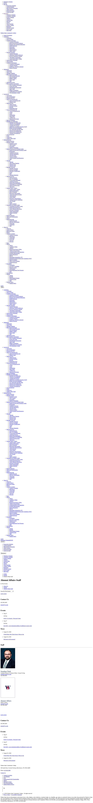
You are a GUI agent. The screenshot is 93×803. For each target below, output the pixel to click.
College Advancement (14, 250)
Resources (5, 13)
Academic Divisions (11, 40)
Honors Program (13, 68)
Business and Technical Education (17, 44)
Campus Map (9, 20)
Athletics (8, 18)
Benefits (11, 276)
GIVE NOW (4, 593)
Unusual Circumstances (14, 133)
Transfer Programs (10, 52)
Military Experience (13, 90)
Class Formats (9, 61)
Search (2, 591)
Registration (12, 151)
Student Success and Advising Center (15, 149)
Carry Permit (12, 201)
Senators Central (10, 27)
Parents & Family (10, 11)
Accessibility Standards (16, 794)
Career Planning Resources (15, 209)
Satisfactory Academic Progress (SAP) (18, 126)
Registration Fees (13, 108)
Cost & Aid (6, 94)
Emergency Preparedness (15, 198)
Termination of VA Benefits (15, 184)
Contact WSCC (10, 229)
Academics (6, 36)
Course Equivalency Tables (15, 59)
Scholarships (12, 115)
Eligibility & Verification (12, 121)
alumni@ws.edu (4, 605)
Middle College (12, 78)
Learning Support (13, 65)
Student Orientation (13, 147)
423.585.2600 (7, 770)
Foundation (9, 263)
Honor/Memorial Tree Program (16, 270)
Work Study (12, 116)
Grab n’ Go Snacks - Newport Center (12, 618)
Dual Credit (12, 79)
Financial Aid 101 (10, 98)
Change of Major (13, 156)
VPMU (5, 574)
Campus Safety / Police (11, 188)
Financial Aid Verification (15, 130)
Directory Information (14, 222)
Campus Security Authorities (15, 199)
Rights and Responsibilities (15, 128)
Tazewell (11, 240)
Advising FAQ (12, 155)
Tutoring (8, 160)
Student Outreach (10, 215)
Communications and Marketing (16, 252)
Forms (7, 136)
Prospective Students (11, 5)
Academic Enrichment (11, 62)
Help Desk (8, 30)
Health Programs (13, 45)
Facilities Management (14, 253)
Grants (10, 112)
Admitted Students (10, 73)
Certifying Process (13, 181)
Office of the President (14, 261)
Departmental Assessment (15, 87)
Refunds (11, 107)
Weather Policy (9, 282)
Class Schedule (9, 24)
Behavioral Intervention (14, 193)
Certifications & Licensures (15, 91)
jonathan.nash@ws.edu (6, 674)
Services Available (13, 169)
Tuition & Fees (9, 103)
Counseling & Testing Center (13, 205)
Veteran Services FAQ (14, 185)
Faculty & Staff (9, 12)
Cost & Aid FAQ (10, 134)
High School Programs (11, 74)
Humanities (12, 47)
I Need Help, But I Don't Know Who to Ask (13, 634)
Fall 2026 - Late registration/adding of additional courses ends (17, 625)
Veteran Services (10, 176)
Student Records (10, 219)
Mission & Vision (10, 231)
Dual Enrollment (13, 77)
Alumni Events (12, 279)
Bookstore (8, 26)
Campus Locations (10, 233)
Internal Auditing (13, 259)
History (8, 232)
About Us (5, 227)
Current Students (10, 7)
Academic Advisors (13, 152)
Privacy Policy (6, 794)
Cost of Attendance (10, 96)
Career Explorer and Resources (16, 158)
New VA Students (13, 179)
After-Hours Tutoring (14, 163)
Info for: (5, 4)
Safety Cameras (12, 203)
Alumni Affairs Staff (8, 588)
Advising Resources (14, 154)
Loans (10, 113)
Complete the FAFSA (14, 125)
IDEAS (11, 256)
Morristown (12, 236)
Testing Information (13, 211)
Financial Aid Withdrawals (15, 132)
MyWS (5, 3)
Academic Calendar (10, 16)
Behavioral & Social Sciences (16, 43)
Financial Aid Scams (14, 119)
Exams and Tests (13, 86)
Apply (2, 285)
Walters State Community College (8, 33)
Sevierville (11, 239)
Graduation (11, 224)
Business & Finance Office (15, 249)
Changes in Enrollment (14, 124)
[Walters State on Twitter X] (4, 788)
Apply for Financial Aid (11, 99)
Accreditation (9, 273)
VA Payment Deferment (14, 180)
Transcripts (11, 223)
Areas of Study (9, 39)
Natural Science (13, 49)
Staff (10, 81)
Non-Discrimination (8, 783)
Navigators (11, 146)
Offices (8, 244)
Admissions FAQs (10, 82)
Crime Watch (12, 197)
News (7, 243)
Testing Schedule (13, 213)
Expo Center (9, 29)
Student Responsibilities (14, 182)
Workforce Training (7, 1)
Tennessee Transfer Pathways (16, 55)
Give (4, 778)
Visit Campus (12, 145)
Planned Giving (12, 267)
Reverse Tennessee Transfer (15, 56)
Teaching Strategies (13, 175)
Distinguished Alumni (14, 278)
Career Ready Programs (11, 60)
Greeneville (12, 237)
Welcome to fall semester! (9, 639)
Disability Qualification (14, 171)
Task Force (11, 186)
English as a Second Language (16, 66)
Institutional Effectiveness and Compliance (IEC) (20, 258)
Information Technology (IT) (16, 257)
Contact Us (9, 137)
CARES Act (12, 117)
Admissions (6, 69)
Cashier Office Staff (11, 138)
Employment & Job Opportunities (11, 779)
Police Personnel (13, 192)
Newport (11, 241)
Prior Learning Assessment (12, 83)
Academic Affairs (13, 246)
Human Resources (13, 254)
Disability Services (10, 167)
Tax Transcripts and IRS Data (16, 129)
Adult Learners (9, 9)
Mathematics (12, 48)
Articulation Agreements (14, 57)
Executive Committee (14, 266)
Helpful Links (12, 102)
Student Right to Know (8, 784)
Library (8, 22)
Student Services (7, 139)
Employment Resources (14, 207)
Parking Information (14, 190)
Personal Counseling (14, 210)
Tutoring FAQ (12, 164)
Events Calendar (10, 17)
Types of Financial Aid (11, 109)
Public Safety (12, 51)
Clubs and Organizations (12, 216)
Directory (8, 21)
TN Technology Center (14, 92)
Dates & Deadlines (10, 120)
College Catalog (10, 25)
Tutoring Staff (12, 166)
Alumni (8, 274)
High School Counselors (9, 546)
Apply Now (9, 72)
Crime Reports (12, 196)
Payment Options (13, 106)
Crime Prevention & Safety (15, 194)
